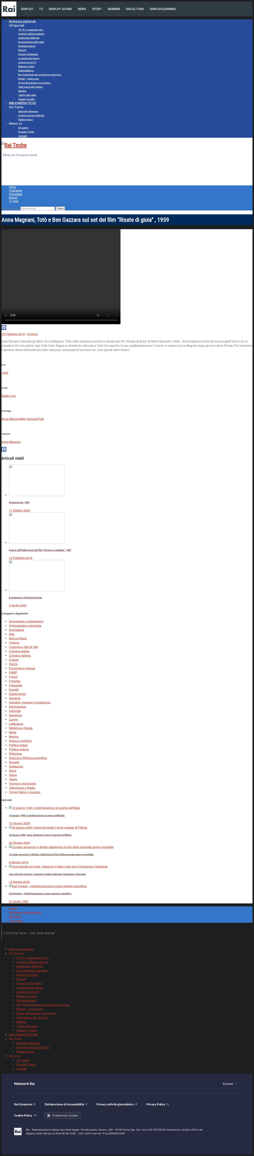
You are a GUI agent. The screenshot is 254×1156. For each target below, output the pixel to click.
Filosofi (22, 50)
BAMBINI (114, 9)
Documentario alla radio (31, 42)
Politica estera (18, 745)
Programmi (15, 190)
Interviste (15, 711)
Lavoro (13, 719)
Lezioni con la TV (27, 62)
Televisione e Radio (22, 788)
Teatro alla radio (27, 95)
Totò (41, 419)
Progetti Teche (26, 131)
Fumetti (14, 689)
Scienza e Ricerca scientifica (28, 758)
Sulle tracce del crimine (30, 87)
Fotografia (15, 685)
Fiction (13, 677)
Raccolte (15, 917)
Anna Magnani (11, 419)
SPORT (97, 9)
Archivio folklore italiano (31, 33)
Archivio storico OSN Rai (31, 115)
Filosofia (14, 681)
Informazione (17, 706)
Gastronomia (17, 694)
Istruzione (15, 715)
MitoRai (22, 91)
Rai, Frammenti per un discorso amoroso (39, 74)
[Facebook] (127, 327)
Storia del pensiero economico (34, 82)
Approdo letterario (28, 111)
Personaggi (15, 194)
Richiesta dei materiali (25, 912)
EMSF (13, 672)
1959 (4, 373)
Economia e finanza (22, 668)
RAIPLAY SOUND (60, 9)
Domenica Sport (27, 46)
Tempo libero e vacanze (24, 792)
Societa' (14, 762)
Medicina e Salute (21, 728)
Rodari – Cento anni (28, 78)
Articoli (13, 198)
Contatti (22, 136)
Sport (12, 771)
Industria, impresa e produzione (29, 702)
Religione (15, 753)
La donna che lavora (28, 58)
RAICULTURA (135, 9)
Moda (12, 732)
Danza (13, 664)
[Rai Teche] (14, 145)
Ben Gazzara (29, 419)
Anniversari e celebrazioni (26, 621)
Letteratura (16, 724)
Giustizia (14, 698)
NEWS (82, 9)
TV (41, 9)
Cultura (14, 660)
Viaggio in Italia (26, 99)
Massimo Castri (26, 66)
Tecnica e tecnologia (22, 783)
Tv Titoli (13, 201)
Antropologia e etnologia (25, 625)
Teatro (13, 779)
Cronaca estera (19, 651)
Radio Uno (8, 396)
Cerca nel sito (10, 208)
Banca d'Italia (18, 638)
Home (12, 187)
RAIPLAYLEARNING (163, 9)
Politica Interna (19, 749)
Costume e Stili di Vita (23, 647)
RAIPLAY (27, 9)
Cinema (32, 334)
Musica (13, 736)
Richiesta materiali (22, 21)
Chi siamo (23, 127)
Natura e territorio (20, 741)
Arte (11, 634)
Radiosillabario (26, 70)
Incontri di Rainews (28, 54)
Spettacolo (16, 766)
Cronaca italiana (20, 655)
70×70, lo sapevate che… (31, 29)
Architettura (16, 630)
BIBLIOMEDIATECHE (22, 103)
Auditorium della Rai (28, 38)
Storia (13, 775)
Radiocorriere (25, 119)
